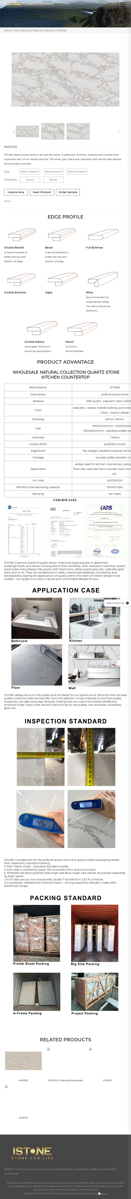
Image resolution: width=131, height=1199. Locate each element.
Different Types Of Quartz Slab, (95, 1183)
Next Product (42, 192)
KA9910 (107, 1080)
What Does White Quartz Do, (31, 1183)
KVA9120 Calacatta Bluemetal (65, 1080)
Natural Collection (43, 30)
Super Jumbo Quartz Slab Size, (101, 1186)
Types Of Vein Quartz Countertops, (63, 1183)
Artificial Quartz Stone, (67, 1189)
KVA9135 (23, 1080)
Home (8, 30)
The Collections (22, 30)
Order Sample (68, 192)
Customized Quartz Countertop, (42, 1186)
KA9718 (23, 1117)
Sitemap (73, 1193)
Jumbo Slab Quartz (88, 1189)
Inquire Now (16, 192)
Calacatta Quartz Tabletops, (72, 1186)
